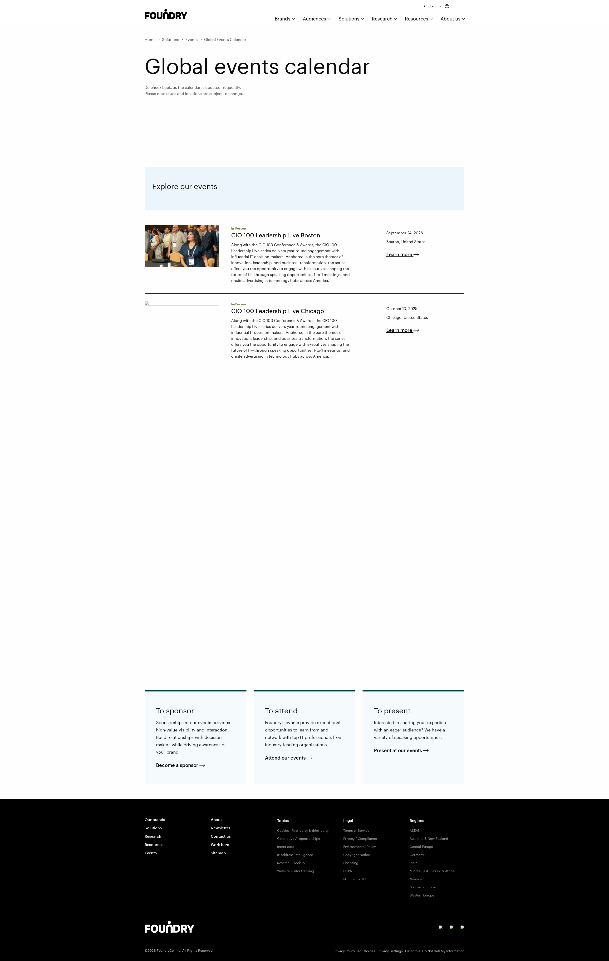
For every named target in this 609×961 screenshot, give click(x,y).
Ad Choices (366, 951)
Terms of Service (356, 830)
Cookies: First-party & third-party (303, 830)
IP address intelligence (295, 855)
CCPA (347, 871)
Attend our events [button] (289, 758)
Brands (282, 18)
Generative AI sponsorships (298, 838)
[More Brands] (293, 19)
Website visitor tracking (295, 871)
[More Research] (395, 19)
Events (151, 853)
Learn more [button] (403, 254)
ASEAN (415, 830)
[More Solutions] (362, 19)
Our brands (155, 819)
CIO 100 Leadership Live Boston (275, 235)
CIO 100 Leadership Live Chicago (277, 310)
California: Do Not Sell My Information (434, 951)
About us (451, 18)
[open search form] (460, 6)
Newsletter (220, 828)
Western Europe (422, 895)
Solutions (349, 18)
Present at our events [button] (401, 750)
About (216, 819)
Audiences (314, 18)
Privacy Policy (344, 951)
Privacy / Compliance (360, 838)
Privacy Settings (390, 951)
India (413, 863)
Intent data (285, 847)
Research (382, 18)
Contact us (432, 6)
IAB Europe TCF (355, 879)
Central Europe (421, 847)
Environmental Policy (359, 847)
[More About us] (463, 19)
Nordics (416, 879)
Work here (220, 844)
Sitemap (218, 853)
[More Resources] (431, 19)
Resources (416, 18)
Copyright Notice (356, 855)
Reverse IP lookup (291, 863)
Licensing (350, 863)
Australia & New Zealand (429, 838)
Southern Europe (423, 887)
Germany (417, 855)
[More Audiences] (329, 19)
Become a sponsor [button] (180, 765)
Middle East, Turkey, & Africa (432, 871)
